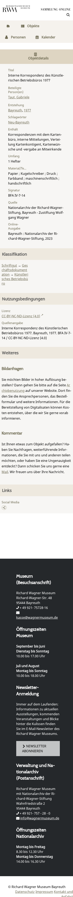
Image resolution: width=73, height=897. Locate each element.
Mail (5, 472)
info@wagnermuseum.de (39, 818)
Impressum (44, 891)
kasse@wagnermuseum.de (37, 617)
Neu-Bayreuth (18, 122)
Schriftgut (9, 265)
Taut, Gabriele (18, 97)
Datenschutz (25, 891)
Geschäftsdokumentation (15, 270)
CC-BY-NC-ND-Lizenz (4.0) (21, 316)
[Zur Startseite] (56, 10)
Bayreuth (15, 110)
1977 (27, 110)
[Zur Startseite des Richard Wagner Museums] (16, 11)
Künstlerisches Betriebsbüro (15, 279)
